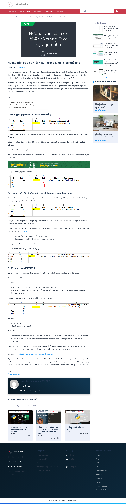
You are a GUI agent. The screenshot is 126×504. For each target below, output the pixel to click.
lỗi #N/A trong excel (15, 374)
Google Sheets (101, 474)
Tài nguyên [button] (38, 11)
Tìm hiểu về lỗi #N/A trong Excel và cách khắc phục (34, 354)
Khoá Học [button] (49, 11)
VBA (97, 459)
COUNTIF (24, 231)
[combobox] (97, 11)
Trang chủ (12, 11)
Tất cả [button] (11, 406)
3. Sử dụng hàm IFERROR (18, 107)
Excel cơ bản (22, 67)
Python (98, 482)
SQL (97, 467)
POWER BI (99, 463)
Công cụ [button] (60, 11)
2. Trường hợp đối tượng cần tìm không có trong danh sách (28, 105)
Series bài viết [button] (25, 11)
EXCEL (98, 455)
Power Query (100, 478)
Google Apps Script (103, 471)
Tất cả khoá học (14, 462)
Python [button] (19, 406)
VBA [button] (34, 406)
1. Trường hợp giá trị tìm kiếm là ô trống (22, 103)
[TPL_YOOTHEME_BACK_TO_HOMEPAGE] (19, 4)
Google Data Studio (103, 490)
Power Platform (101, 486)
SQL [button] (27, 406)
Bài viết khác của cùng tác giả (30, 391)
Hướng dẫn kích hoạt (15, 466)
